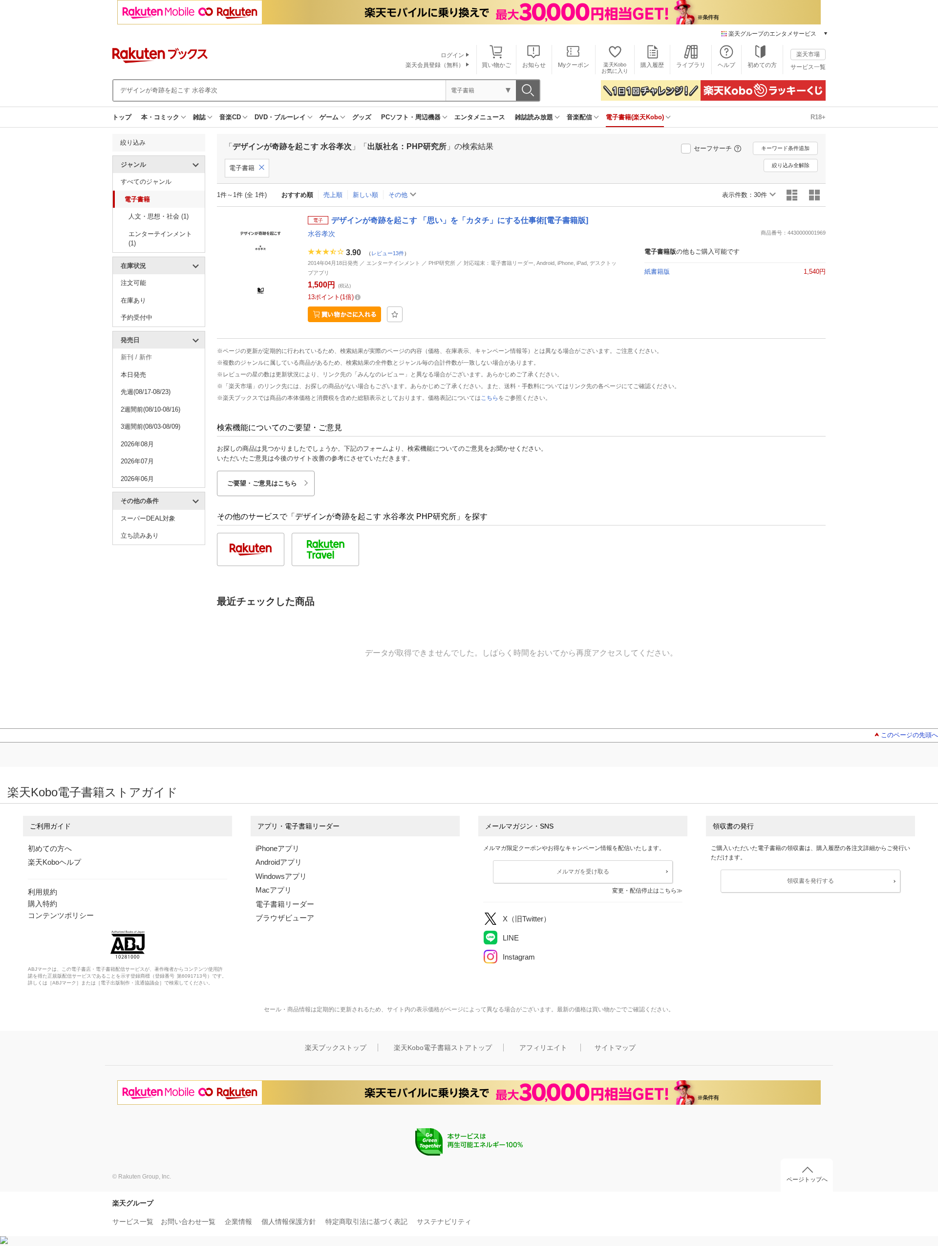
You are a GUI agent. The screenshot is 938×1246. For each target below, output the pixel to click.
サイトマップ (615, 1047)
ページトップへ (807, 1179)
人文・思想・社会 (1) (158, 216)
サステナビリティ (444, 1221)
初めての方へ (50, 848)
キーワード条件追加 (785, 148)
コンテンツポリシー (61, 915)
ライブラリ (690, 65)
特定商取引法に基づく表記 (366, 1221)
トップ (121, 117)
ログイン (452, 55)
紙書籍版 (657, 271)
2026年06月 (137, 478)
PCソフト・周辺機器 (411, 117)
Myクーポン (573, 65)
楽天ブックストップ (335, 1047)
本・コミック (160, 117)
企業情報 (238, 1221)
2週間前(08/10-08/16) (150, 409)
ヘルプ (726, 65)
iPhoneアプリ (277, 848)
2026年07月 (137, 461)
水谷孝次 (321, 234)
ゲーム (329, 117)
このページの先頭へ (909, 735)
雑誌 (199, 117)
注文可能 (133, 282)
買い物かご (496, 65)
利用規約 (42, 892)
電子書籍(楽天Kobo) (635, 117)
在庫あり (133, 300)
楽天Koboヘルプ (54, 862)
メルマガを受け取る (582, 871)
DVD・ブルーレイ (280, 117)
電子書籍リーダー (285, 904)
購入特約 (42, 903)
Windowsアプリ (281, 876)
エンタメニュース (479, 117)
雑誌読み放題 (534, 117)
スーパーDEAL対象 (148, 518)
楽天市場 (808, 54)
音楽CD (230, 117)
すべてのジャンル (146, 181)
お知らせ (534, 65)
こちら (489, 397)
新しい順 (365, 194)
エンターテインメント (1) (160, 238)
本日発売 (133, 374)
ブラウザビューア (285, 918)
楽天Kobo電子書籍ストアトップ (443, 1047)
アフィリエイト (543, 1047)
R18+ (818, 117)
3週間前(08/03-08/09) (150, 426)
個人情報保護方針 (288, 1221)
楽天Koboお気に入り (614, 68)
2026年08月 (137, 444)
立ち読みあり (140, 535)
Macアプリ (274, 890)
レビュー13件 (387, 253)
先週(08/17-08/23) (146, 391)
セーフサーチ (713, 148)
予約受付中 (136, 317)
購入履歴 (652, 65)
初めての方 (762, 65)
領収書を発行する (810, 880)
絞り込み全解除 (791, 165)
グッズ (361, 117)
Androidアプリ (279, 862)
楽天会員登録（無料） (434, 65)
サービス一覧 (808, 67)
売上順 (332, 194)
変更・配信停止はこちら (644, 890)
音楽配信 (579, 117)
